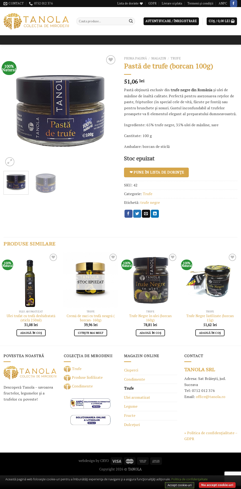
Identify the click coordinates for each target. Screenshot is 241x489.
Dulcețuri (132, 424)
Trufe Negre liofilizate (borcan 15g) (210, 318)
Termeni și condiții (200, 3)
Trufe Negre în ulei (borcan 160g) (150, 318)
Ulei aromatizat (137, 397)
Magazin (158, 58)
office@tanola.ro (210, 396)
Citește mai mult (91, 333)
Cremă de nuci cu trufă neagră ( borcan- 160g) (91, 318)
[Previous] (12, 110)
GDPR (152, 3)
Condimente (82, 386)
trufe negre (150, 202)
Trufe (176, 58)
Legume (130, 406)
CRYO (104, 460)
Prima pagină (135, 58)
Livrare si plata (172, 3)
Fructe (129, 415)
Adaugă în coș (31, 333)
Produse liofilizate (87, 377)
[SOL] (90, 419)
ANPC (223, 3)
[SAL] (90, 403)
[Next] (108, 110)
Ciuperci (131, 370)
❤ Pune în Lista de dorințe (157, 172)
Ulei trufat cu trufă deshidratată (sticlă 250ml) (31, 318)
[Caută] (131, 21)
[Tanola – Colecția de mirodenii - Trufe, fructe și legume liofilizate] (36, 21)
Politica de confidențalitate (189, 479)
